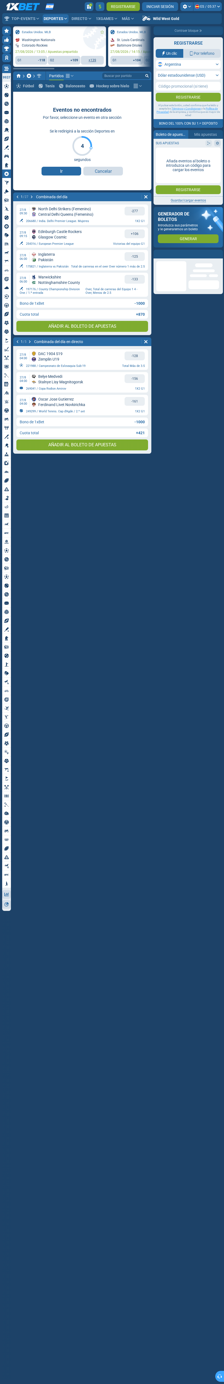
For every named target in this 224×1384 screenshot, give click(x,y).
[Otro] (70, 76)
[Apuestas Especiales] (29, 75)
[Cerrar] (218, 254)
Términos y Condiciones (186, 108)
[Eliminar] (146, 197)
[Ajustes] (186, 6)
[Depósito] (100, 6)
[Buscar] (147, 76)
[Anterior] (17, 197)
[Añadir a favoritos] (102, 32)
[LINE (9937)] (18, 75)
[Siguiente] (32, 197)
